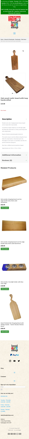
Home (2, 39)
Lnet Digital (18, 430)
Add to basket (5, 207)
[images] (14, 94)
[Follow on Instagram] (10, 361)
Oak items (23, 39)
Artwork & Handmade (9, 39)
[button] (23, 51)
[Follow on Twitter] (19, 361)
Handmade (17, 39)
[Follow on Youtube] (14, 361)
